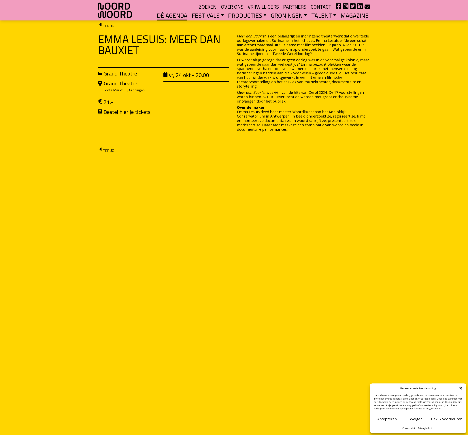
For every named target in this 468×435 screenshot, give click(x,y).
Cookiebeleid (409, 428)
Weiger (416, 419)
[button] (461, 388)
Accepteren (387, 419)
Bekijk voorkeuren (447, 419)
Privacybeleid (425, 428)
